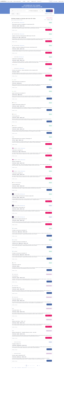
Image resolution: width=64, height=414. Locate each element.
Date (51, 19)
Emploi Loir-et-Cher (24, 367)
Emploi (15, 367)
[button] (39, 10)
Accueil (13, 367)
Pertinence (48, 19)
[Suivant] (39, 365)
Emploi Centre (19, 367)
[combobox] (20, 11)
